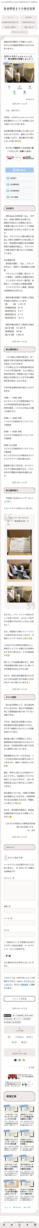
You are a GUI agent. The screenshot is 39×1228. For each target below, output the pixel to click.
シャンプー (19, 1018)
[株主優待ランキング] (28, 157)
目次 (18, 170)
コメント (9, 878)
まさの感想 (14, 197)
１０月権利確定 (19, 1015)
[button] (25, 92)
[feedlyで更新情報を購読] (19, 1060)
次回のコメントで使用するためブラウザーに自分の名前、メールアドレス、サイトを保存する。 (19, 945)
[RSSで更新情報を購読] (23, 1060)
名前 (7, 906)
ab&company (9, 1018)
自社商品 (8, 1022)
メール (8, 918)
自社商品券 (17, 1022)
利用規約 (24, 985)
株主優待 (27, 1018)
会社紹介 (13, 178)
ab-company (30, 1015)
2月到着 (8, 1015)
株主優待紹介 (15, 184)
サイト (6, 930)
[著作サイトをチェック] (15, 1060)
